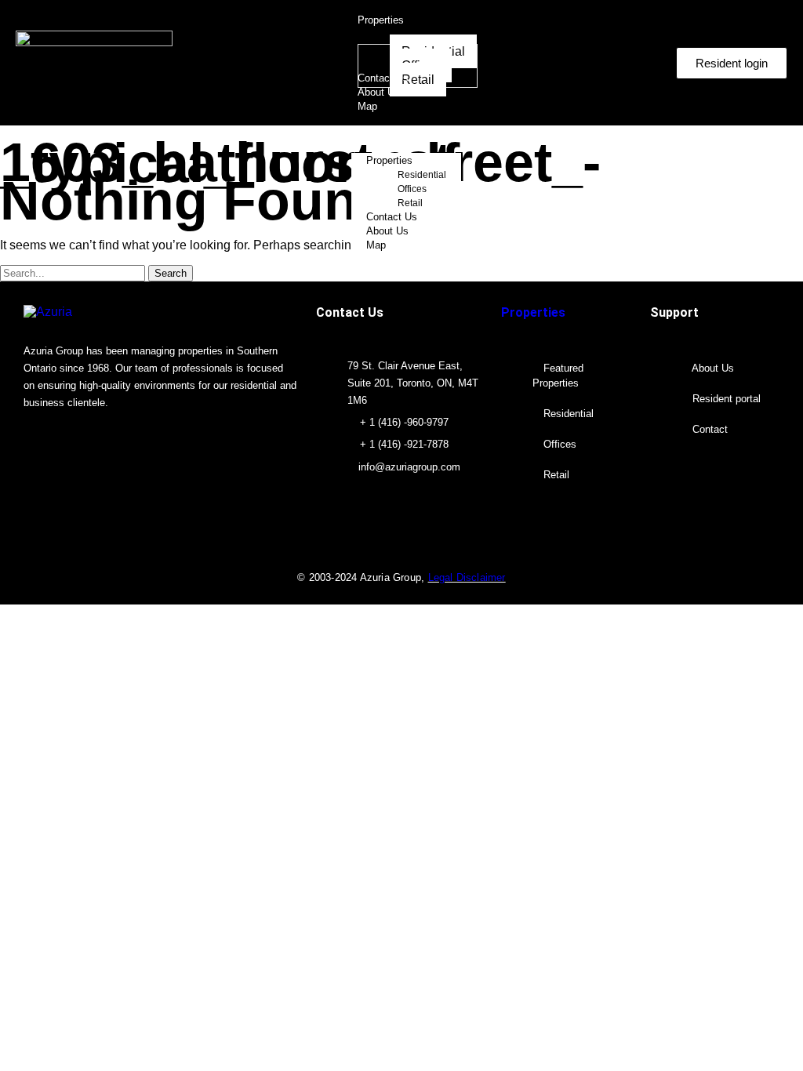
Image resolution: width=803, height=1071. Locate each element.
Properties (389, 160)
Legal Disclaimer (467, 577)
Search (170, 273)
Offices (412, 188)
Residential (422, 174)
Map (376, 245)
